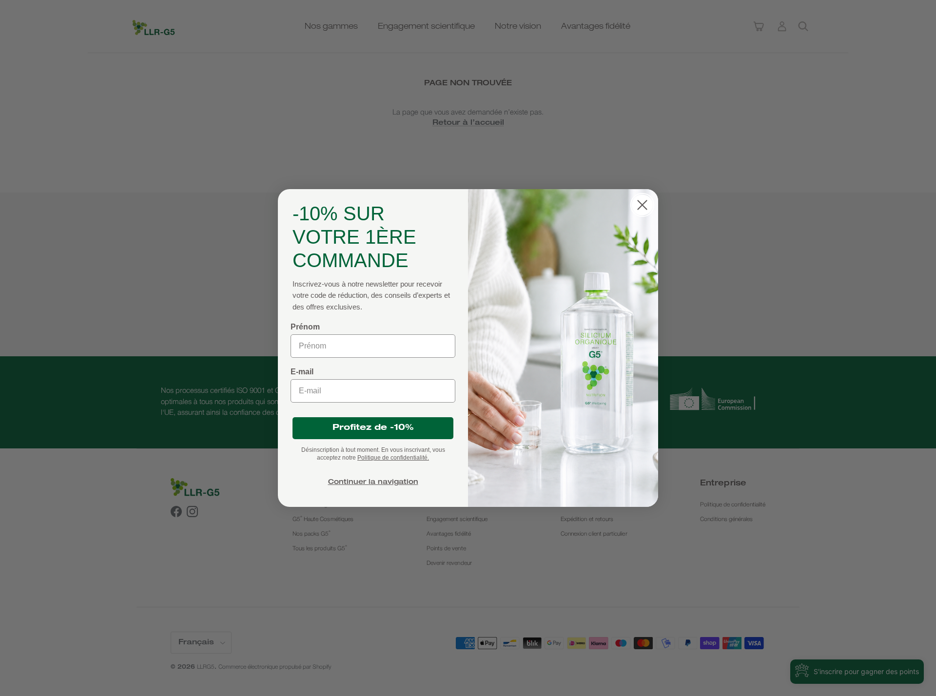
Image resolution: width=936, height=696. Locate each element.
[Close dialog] (642, 205)
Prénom (305, 327)
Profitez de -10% (373, 428)
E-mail (302, 371)
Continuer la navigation (373, 482)
